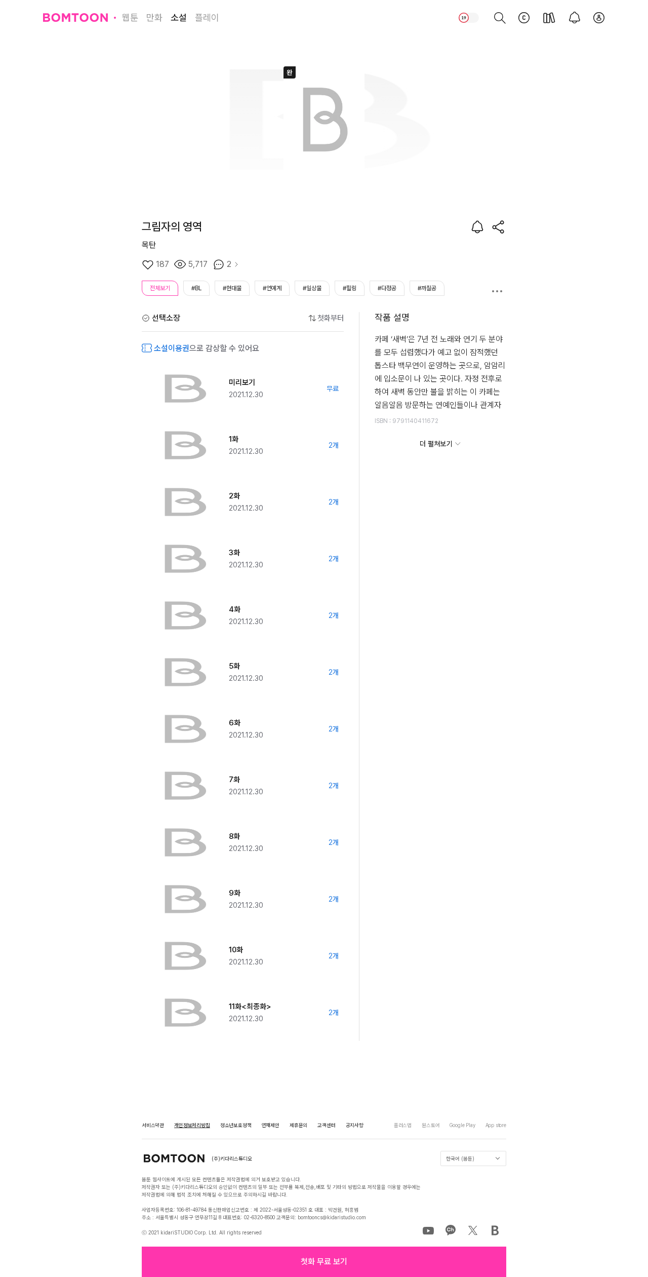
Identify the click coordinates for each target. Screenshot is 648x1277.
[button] (324, 1262)
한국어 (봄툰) (460, 1158)
